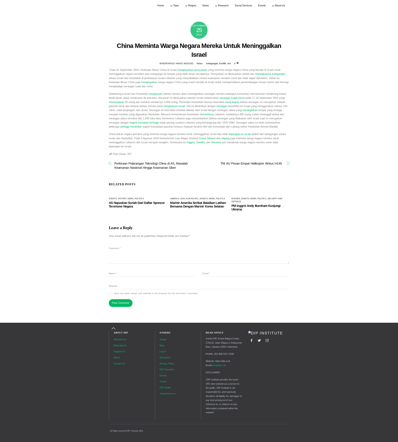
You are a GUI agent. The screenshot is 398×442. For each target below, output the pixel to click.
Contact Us (119, 363)
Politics (139, 199)
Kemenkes (207, 114)
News (205, 5)
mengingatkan (149, 82)
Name (113, 273)
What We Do (120, 345)
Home (160, 5)
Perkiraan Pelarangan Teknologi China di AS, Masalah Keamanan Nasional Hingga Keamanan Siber (151, 165)
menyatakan (232, 102)
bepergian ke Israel (240, 134)
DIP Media (165, 387)
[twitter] (259, 340)
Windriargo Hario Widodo (177, 63)
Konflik (222, 63)
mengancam (155, 93)
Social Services (243, 5)
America (174, 199)
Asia (182, 199)
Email (206, 273)
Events (262, 5)
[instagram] (267, 340)
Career (163, 339)
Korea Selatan (207, 138)
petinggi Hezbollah (131, 126)
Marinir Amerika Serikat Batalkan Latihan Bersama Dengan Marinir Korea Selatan (198, 204)
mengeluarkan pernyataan (192, 69)
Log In (163, 351)
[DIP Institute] (265, 333)
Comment (115, 248)
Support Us (119, 351)
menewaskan (116, 102)
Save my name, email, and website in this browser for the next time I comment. (156, 293)
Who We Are (120, 339)
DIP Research (167, 369)
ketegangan (212, 63)
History (122, 199)
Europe (235, 199)
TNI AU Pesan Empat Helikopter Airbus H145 (252, 163)
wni (229, 63)
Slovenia (216, 142)
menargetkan (249, 110)
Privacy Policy (167, 363)
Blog (162, 345)
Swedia (200, 142)
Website (113, 286)
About (117, 357)
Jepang (225, 138)
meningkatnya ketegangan (270, 73)
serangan (232, 97)
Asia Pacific (192, 199)
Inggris (191, 142)
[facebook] (251, 340)
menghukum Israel (174, 106)
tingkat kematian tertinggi (144, 122)
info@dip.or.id (219, 365)
